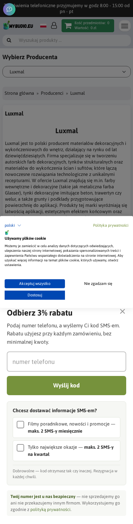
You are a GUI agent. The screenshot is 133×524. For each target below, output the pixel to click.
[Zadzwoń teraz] (9, 9)
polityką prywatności (50, 509)
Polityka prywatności (110, 225)
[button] (13, 225)
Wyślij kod (66, 385)
